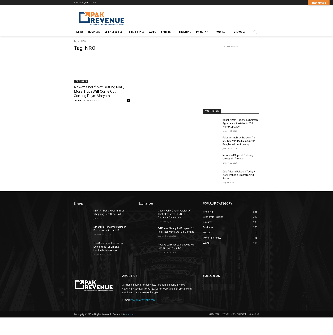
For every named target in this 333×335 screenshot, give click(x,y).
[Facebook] (243, 3)
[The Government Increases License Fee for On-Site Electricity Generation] (82, 247)
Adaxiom (129, 314)
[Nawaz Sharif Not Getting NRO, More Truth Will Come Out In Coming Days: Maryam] (102, 69)
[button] (255, 32)
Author (77, 100)
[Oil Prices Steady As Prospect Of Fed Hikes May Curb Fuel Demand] (146, 233)
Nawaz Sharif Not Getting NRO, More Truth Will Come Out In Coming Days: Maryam (99, 91)
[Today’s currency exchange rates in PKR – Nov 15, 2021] (146, 249)
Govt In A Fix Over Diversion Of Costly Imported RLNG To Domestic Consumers (174, 214)
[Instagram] (248, 3)
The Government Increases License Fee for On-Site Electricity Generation (108, 246)
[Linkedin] (252, 3)
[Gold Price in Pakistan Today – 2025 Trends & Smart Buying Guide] (211, 176)
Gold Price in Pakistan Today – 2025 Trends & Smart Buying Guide (239, 175)
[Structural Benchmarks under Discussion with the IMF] (82, 231)
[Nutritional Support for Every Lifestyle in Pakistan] (211, 160)
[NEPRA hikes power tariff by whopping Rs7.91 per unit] (82, 215)
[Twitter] (257, 3)
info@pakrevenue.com (143, 300)
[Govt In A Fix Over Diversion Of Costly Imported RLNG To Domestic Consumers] (146, 215)
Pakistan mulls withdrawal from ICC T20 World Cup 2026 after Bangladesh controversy (240, 141)
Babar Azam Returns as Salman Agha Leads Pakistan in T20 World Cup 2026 (240, 123)
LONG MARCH (81, 81)
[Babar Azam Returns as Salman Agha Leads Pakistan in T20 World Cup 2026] (211, 124)
